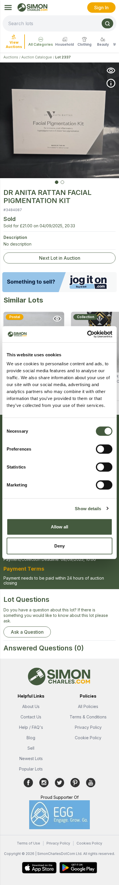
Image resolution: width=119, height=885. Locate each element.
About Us (31, 706)
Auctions (10, 57)
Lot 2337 (63, 57)
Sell (30, 748)
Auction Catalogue (36, 57)
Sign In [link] (101, 7)
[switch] (104, 449)
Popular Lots (31, 768)
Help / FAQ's (31, 727)
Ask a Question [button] (27, 632)
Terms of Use (28, 843)
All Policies (88, 706)
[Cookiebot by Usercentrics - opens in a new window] (87, 334)
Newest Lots (31, 758)
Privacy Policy (88, 727)
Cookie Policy (88, 737)
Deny (59, 545)
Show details (88, 508)
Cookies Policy (89, 843)
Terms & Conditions (88, 716)
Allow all (59, 526)
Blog (31, 737)
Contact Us (31, 716)
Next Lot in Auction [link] (59, 258)
